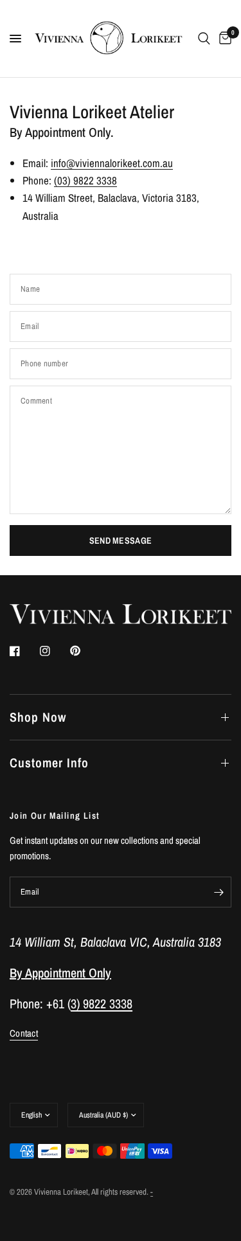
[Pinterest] (84, 651)
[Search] (204, 38)
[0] (223, 38)
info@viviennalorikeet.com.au (112, 163)
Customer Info (49, 762)
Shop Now (38, 717)
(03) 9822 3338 (85, 180)
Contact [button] (24, 1033)
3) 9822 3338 (101, 1003)
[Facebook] (24, 651)
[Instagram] (54, 651)
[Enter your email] (218, 892)
